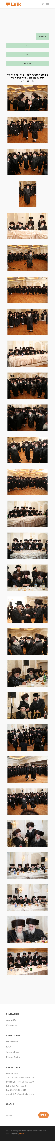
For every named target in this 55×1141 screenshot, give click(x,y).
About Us (11, 1020)
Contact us (11, 1025)
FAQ (8, 1046)
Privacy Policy (13, 1057)
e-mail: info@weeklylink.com (20, 1094)
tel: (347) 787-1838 (16, 1086)
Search (42, 36)
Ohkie (21, 1133)
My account (12, 1041)
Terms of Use (12, 1052)
